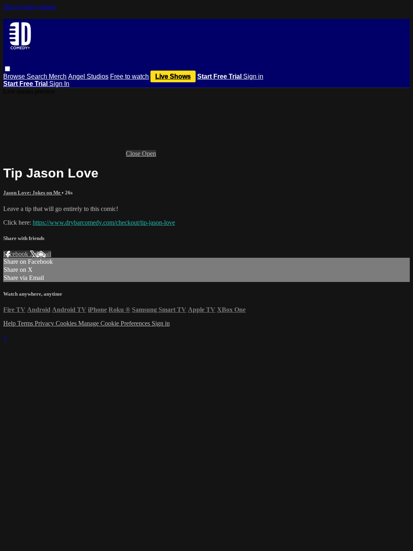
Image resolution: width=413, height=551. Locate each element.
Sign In (59, 83)
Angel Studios (88, 76)
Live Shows (173, 76)
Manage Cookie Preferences (115, 323)
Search (38, 76)
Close (134, 153)
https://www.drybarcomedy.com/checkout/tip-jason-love (104, 222)
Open (149, 153)
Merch (58, 76)
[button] (7, 68)
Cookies (67, 323)
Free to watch (129, 76)
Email (43, 253)
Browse (15, 76)
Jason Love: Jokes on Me (32, 193)
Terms (26, 323)
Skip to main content (29, 6)
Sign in (253, 76)
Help (10, 323)
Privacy (45, 323)
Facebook (16, 253)
